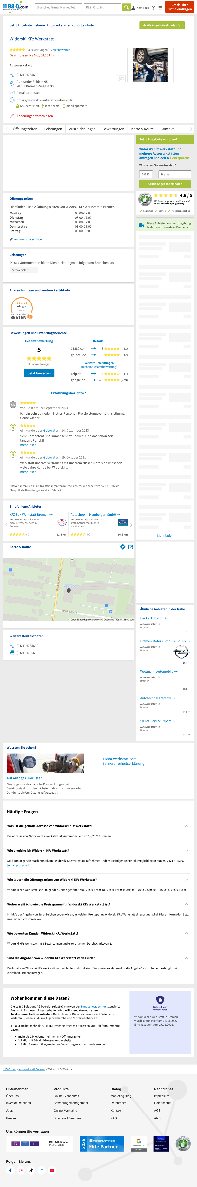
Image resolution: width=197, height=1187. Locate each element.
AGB (157, 1110)
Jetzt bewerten (39, 373)
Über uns (12, 1096)
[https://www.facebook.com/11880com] (10, 1170)
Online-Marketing (65, 1110)
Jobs (9, 1110)
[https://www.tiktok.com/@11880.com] (31, 1170)
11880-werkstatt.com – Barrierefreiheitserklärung (123, 761)
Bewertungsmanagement (71, 1103)
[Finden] (126, 7)
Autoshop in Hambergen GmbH (93, 514)
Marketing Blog (121, 1096)
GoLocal (49, 430)
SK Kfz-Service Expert (155, 721)
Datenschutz (162, 1103)
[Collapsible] (187, 826)
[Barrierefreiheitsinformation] (155, 7)
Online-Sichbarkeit (66, 1096)
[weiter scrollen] (190, 129)
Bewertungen (113, 128)
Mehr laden (165, 535)
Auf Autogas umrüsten (25, 777)
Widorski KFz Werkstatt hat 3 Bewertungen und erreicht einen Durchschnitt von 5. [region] (59, 943)
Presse (11, 1118)
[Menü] (162, 7)
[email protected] (18, 865)
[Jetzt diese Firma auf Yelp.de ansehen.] (93, 373)
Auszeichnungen (82, 128)
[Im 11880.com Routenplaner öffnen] (123, 546)
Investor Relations (18, 1103)
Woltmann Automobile (156, 671)
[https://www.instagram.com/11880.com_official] (21, 1170)
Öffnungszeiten (25, 128)
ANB (157, 1118)
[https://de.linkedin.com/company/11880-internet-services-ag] (41, 1170)
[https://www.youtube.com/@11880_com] (52, 1170)
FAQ (114, 1118)
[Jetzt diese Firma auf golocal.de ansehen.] (93, 354)
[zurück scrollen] (6, 129)
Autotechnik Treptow (155, 698)
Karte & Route (142, 128)
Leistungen (53, 128)
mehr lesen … (30, 445)
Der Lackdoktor (151, 618)
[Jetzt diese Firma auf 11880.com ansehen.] (93, 348)
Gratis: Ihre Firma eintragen (180, 7)
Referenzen (119, 1103)
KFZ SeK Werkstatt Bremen (29, 514)
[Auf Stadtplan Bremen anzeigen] (130, 547)
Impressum (161, 1096)
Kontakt (167, 128)
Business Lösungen (67, 1118)
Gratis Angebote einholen (160, 25)
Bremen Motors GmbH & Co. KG (163, 641)
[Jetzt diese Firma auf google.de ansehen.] (93, 379)
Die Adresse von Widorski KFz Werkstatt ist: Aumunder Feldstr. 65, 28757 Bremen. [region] (59, 836)
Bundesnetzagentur (93, 1006)
